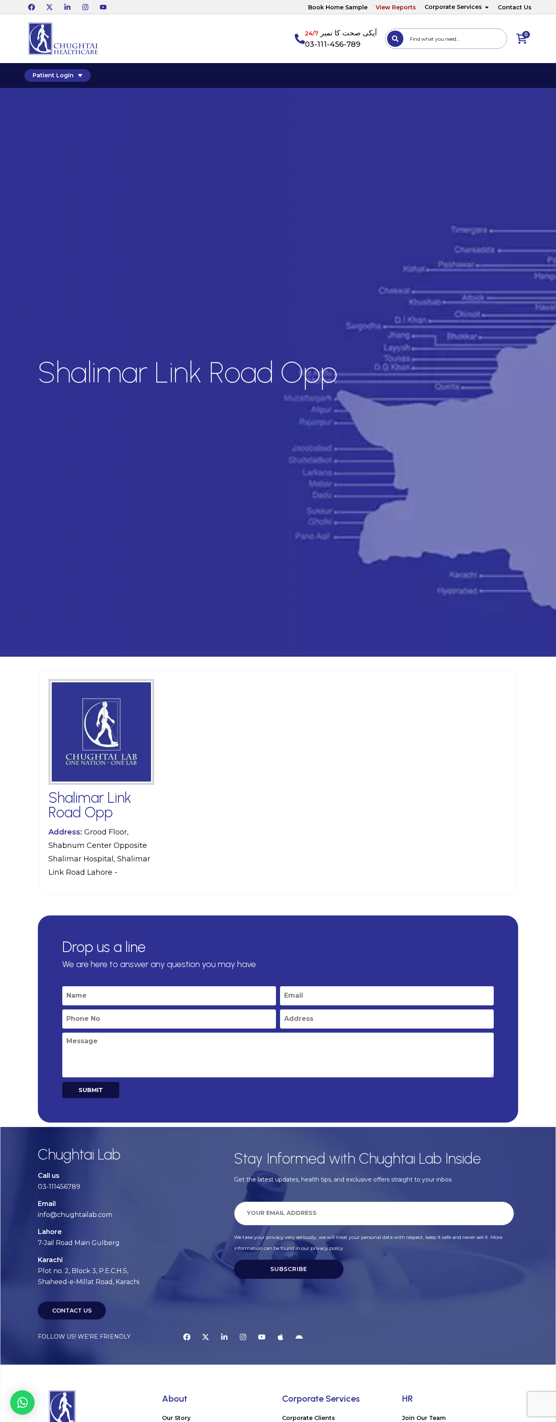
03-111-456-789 (333, 44)
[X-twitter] (49, 7)
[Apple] (280, 1337)
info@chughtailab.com (75, 1215)
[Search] (395, 39)
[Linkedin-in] (67, 7)
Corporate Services (453, 7)
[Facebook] (31, 7)
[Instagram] (85, 7)
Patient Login (53, 75)
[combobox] (446, 38)
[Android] (299, 1337)
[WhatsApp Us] (22, 1402)
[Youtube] (103, 7)
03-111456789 (59, 1186)
